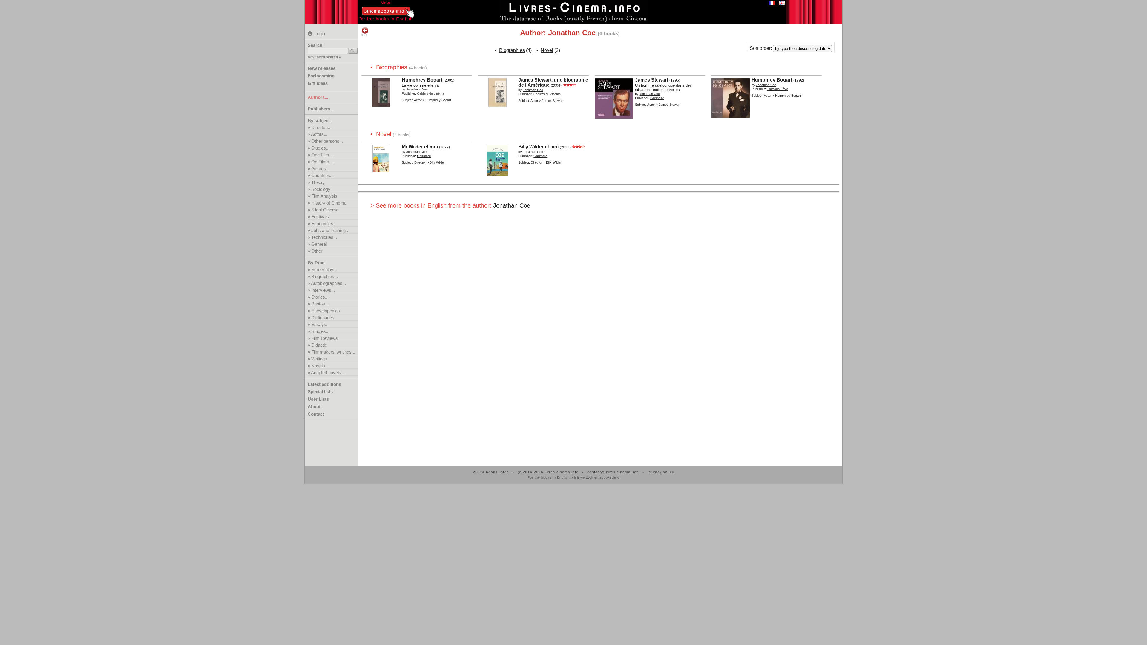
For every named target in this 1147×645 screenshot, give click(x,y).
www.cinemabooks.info (599, 477)
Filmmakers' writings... (333, 351)
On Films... (322, 161)
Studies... (320, 331)
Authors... (318, 97)
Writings (319, 358)
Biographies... (324, 276)
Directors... (322, 127)
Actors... (319, 134)
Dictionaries (322, 317)
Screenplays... (325, 269)
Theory (318, 182)
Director (420, 162)
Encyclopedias (325, 310)
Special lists (320, 391)
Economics (322, 223)
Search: (316, 45)
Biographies (512, 50)
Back (364, 35)
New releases (321, 68)
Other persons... (327, 141)
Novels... (320, 365)
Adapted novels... (328, 372)
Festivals (320, 216)
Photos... (320, 303)
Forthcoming (321, 75)
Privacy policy (661, 472)
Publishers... (321, 108)
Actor (418, 100)
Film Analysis (324, 196)
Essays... (320, 324)
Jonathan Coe (511, 205)
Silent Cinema (324, 209)
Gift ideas (318, 83)
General (319, 244)
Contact (316, 414)
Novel (547, 50)
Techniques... (324, 237)
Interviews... (323, 290)
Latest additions (324, 384)
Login (320, 33)
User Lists (318, 399)
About (314, 406)
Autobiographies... (328, 283)
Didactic (319, 345)
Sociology (320, 189)
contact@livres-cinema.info (613, 472)
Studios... (320, 147)
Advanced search (323, 57)
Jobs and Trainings (329, 230)
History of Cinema (328, 202)
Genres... (320, 168)
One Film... (322, 154)
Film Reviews (324, 338)
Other (316, 251)
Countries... (322, 175)
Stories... (320, 297)
